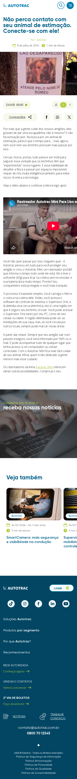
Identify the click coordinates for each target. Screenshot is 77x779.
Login (58, 588)
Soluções (17, 619)
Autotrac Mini (44, 367)
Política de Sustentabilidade (38, 772)
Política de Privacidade (38, 764)
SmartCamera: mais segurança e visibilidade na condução (32, 539)
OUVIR (14, 105)
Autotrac (16, 515)
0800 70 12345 (38, 733)
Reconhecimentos (16, 652)
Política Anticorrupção (38, 760)
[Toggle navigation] (70, 5)
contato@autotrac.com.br (38, 728)
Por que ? (17, 641)
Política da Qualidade (38, 768)
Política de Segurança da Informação (38, 756)
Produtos (21, 630)
